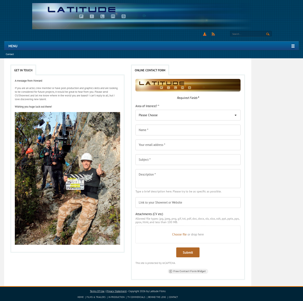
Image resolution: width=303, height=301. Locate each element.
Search (268, 34)
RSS (213, 34)
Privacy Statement (116, 291)
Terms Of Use (97, 291)
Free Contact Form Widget (189, 271)
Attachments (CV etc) (149, 214)
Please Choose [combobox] (148, 115)
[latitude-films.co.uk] (151, 16)
